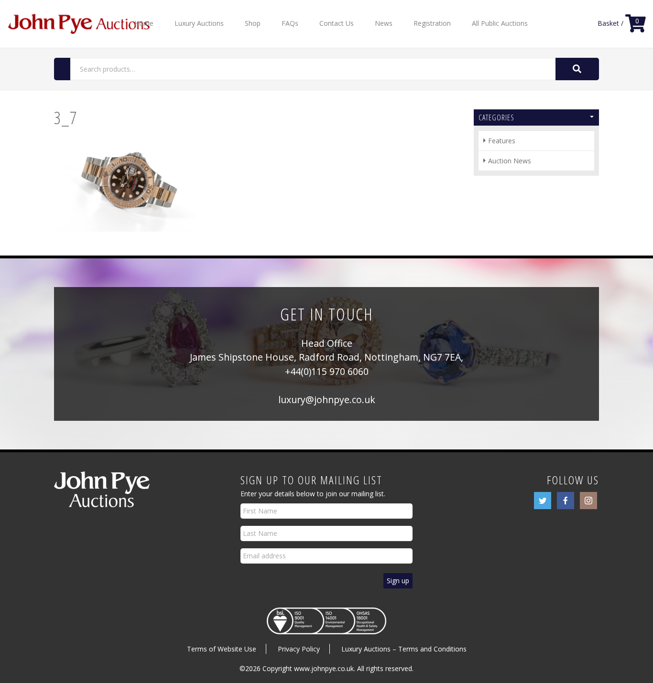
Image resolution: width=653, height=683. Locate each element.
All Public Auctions (500, 23)
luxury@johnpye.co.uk (326, 399)
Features (501, 140)
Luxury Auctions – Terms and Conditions (404, 648)
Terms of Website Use (221, 648)
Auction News (509, 160)
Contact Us (336, 23)
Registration (432, 23)
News (383, 23)
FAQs (290, 23)
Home (143, 23)
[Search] (577, 69)
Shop (253, 23)
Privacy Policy (299, 648)
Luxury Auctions (199, 23)
